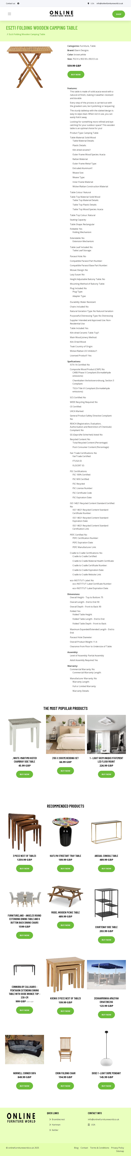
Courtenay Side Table (106, 927)
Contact (84, 1147)
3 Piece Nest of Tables (24, 855)
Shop (118, 14)
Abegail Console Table (106, 855)
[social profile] (18, 3)
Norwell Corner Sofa (24, 1073)
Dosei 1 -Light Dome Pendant (106, 1073)
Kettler (55, 1130)
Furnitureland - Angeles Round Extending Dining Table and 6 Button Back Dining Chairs (24, 919)
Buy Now (76, 74)
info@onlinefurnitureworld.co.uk (110, 3)
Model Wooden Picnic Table (65, 912)
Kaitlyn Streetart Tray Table (65, 855)
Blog (76, 1147)
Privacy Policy (117, 1147)
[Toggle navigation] (9, 13)
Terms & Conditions (99, 1147)
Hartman (56, 1124)
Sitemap (120, 1151)
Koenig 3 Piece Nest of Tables (65, 998)
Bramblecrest (58, 1119)
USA (92, 3)
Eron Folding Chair (65, 1073)
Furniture (84, 46)
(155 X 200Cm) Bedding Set (65, 758)
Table (93, 46)
